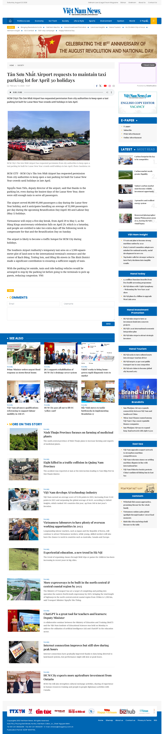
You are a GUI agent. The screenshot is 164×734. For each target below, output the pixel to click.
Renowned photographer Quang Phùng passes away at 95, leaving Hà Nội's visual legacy (145, 219)
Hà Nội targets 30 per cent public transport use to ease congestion (136, 363)
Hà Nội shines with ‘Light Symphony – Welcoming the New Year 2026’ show (138, 289)
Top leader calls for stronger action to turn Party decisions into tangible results (138, 260)
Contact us (130, 720)
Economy (39, 21)
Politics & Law (23, 21)
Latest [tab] (126, 149)
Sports (92, 21)
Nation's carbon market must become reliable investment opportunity (144, 189)
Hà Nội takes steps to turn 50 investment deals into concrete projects (135, 321)
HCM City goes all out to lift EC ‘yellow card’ (59, 409)
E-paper (127, 120)
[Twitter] (100, 86)
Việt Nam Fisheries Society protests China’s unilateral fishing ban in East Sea (138, 472)
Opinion (120, 21)
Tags (10, 291)
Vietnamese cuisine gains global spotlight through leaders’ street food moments (138, 514)
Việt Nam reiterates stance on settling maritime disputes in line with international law (138, 462)
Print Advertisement (132, 134)
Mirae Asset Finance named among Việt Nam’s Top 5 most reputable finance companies (137, 421)
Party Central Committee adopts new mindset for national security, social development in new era (138, 250)
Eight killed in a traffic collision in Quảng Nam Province (74, 464)
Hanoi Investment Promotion (75, 27)
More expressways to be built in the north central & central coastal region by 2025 (77, 584)
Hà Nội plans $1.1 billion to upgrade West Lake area (137, 298)
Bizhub (123, 2)
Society (65, 21)
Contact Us (152, 2)
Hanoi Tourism (115, 27)
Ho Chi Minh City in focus (135, 27)
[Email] (114, 86)
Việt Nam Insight (13, 30)
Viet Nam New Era (53, 27)
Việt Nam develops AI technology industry (70, 492)
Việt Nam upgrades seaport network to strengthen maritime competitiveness (138, 453)
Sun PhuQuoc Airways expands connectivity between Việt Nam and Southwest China (137, 411)
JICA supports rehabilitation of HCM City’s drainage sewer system (60, 371)
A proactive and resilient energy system (144, 201)
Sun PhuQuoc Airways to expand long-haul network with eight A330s (138, 429)
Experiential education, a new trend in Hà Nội (73, 552)
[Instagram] (110, 86)
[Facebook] (96, 86)
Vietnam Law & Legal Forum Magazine (103, 2)
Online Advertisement (133, 137)
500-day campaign (46, 30)
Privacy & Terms (144, 720)
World (132, 21)
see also (16, 338)
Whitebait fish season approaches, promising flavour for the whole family (137, 505)
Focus (11, 27)
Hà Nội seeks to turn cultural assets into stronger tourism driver (137, 356)
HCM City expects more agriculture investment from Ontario (78, 677)
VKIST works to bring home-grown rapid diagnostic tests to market (96, 372)
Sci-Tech (53, 21)
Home (12, 65)
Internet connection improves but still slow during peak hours (76, 647)
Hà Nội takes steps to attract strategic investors (138, 337)
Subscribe (128, 130)
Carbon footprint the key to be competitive (145, 158)
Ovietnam (132, 2)
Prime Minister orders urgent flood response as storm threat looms (23, 371)
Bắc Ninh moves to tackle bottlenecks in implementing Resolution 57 (95, 410)
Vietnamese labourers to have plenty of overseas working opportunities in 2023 (74, 524)
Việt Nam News (82, 11)
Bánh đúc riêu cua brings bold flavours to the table (135, 523)
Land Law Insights (98, 27)
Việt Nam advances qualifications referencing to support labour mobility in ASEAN (22, 410)
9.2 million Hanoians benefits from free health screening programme (137, 281)
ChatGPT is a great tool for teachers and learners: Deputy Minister (75, 616)
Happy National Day (67, 30)
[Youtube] (105, 86)
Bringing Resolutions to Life (31, 27)
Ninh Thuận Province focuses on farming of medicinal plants (78, 434)
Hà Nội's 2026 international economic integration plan (138, 330)
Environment (106, 21)
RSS (155, 720)
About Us (142, 2)
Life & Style (79, 21)
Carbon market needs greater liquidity (143, 172)
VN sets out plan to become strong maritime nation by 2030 (137, 242)
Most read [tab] (146, 149)
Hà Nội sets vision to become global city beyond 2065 (137, 370)
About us (119, 720)
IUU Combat (29, 30)
